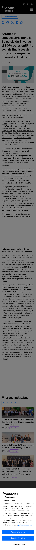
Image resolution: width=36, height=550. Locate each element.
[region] (18, 519)
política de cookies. (25, 525)
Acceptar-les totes (18, 532)
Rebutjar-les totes (18, 538)
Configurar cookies (18, 545)
